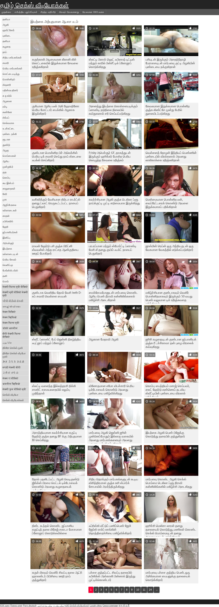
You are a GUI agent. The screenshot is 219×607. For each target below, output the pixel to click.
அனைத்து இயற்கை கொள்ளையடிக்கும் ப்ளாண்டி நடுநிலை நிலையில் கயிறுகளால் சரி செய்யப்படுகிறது (113, 109)
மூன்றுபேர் (8, 166)
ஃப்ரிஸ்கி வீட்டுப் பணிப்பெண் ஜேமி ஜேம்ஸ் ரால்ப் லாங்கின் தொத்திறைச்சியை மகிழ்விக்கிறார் (110, 529)
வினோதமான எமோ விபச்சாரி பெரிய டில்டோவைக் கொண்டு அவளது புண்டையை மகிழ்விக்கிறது (111, 389)
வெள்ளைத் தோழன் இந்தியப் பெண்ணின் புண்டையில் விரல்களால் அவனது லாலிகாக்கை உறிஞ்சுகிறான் (171, 156)
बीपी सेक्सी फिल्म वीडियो (12, 335)
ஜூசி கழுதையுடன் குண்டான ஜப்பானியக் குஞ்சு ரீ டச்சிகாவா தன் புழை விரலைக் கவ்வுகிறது (171, 343)
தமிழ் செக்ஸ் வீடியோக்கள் (34, 5)
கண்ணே (7, 112)
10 (137, 589)
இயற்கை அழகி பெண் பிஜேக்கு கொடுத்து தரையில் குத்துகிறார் (165, 434)
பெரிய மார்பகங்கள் (12, 68)
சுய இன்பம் (8, 183)
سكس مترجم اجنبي (44, 605)
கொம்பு (6, 177)
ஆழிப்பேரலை (9, 205)
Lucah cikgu (96, 605)
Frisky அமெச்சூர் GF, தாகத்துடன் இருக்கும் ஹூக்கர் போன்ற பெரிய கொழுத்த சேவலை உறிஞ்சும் (110, 156)
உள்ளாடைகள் (10, 210)
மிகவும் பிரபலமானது (69, 12)
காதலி (6, 215)
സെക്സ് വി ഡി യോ (11, 306)
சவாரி (6, 63)
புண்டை (7, 35)
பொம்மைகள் (9, 155)
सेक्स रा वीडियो (10, 378)
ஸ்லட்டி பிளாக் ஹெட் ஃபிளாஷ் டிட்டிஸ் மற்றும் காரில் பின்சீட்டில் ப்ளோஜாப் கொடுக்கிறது (112, 63)
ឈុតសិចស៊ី (124, 605)
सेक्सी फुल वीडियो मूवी (14, 389)
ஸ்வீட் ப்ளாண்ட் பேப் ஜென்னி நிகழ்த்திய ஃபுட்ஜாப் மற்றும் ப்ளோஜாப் (56, 341)
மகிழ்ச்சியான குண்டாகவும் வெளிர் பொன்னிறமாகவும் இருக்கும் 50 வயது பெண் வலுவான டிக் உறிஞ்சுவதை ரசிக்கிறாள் (169, 297)
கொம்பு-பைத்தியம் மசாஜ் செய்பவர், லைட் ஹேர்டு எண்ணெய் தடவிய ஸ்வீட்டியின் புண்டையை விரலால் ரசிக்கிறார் (168, 390)
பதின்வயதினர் (10, 90)
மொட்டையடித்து (11, 73)
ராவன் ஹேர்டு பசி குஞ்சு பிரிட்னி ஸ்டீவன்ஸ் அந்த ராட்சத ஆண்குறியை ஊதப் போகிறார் (55, 249)
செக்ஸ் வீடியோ (10, 394)
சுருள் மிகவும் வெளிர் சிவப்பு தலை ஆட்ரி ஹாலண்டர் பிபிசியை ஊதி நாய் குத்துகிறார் (57, 576)
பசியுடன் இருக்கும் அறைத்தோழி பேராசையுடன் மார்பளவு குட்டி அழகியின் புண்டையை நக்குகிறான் (170, 63)
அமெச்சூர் (8, 243)
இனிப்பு (6, 237)
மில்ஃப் (6, 117)
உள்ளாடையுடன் (10, 254)
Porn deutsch (30, 605)
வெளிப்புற (8, 265)
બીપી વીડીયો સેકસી (13, 301)
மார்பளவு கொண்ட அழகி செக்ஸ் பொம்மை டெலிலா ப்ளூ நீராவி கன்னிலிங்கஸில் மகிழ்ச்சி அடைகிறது (169, 482)
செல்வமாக (8, 123)
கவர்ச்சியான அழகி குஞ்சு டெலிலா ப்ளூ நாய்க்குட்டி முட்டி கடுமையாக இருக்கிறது (114, 201)
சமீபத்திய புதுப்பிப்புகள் (26, 12)
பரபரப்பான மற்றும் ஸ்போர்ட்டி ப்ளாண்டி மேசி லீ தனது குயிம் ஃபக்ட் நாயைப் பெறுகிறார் (112, 249)
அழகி (6, 24)
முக (5, 199)
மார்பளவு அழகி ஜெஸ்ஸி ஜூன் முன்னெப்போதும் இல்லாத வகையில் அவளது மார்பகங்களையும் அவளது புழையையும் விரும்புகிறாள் (111, 437)
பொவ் (6, 281)
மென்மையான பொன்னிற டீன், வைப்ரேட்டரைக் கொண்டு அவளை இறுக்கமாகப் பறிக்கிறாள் (167, 203)
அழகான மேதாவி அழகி (103, 339)
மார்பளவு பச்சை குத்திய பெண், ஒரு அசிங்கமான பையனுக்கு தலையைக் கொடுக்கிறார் (168, 576)
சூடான (6, 139)
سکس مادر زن (58, 605)
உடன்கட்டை (9, 128)
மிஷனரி (7, 84)
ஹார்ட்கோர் (8, 30)
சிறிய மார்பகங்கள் (12, 57)
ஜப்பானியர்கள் (10, 232)
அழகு (6, 150)
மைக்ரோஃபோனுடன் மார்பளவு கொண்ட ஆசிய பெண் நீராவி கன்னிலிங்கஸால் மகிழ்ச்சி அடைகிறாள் (113, 296)
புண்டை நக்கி (10, 134)
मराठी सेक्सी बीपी (12, 367)
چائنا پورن (7, 342)
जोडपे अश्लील (10, 328)
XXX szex (5, 605)
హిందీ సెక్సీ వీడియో (13, 362)
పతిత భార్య (11, 372)
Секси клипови (110, 605)
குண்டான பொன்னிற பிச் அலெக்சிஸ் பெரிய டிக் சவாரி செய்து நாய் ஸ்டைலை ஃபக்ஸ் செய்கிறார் (56, 156)
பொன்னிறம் (9, 79)
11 (144, 589)
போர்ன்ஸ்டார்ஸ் (10, 270)
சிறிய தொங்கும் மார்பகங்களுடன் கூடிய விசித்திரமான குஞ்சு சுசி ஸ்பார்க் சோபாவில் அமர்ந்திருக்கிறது (113, 482)
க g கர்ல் (7, 95)
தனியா (6, 19)
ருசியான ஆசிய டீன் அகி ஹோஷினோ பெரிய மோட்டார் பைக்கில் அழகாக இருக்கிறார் (55, 109)
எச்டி (5, 106)
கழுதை (7, 46)
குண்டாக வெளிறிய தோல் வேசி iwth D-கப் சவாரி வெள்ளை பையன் (57, 294)
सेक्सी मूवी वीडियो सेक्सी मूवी (15, 294)
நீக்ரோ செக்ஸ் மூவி (13, 347)
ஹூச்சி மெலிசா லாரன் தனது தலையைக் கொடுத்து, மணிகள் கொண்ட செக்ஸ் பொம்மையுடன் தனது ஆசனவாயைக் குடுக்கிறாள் (171, 530)
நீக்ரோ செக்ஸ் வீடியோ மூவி (14, 355)
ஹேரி (5, 226)
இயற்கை (7, 248)
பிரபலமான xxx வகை (93, 12)
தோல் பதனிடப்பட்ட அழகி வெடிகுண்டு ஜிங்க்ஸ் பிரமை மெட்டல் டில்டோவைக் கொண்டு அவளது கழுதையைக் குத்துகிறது (55, 483)
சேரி (5, 194)
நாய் (5, 52)
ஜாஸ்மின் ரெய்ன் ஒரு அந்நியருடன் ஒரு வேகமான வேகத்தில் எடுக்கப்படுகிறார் (170, 248)
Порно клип (16, 605)
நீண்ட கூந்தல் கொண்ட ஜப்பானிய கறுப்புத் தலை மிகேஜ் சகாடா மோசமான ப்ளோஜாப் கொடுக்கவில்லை (57, 529)
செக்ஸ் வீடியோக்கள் (13, 400)
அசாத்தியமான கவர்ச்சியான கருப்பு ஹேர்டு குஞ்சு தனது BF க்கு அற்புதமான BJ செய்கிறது (57, 436)
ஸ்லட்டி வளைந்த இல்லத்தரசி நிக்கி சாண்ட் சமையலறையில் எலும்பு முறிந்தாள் (54, 389)
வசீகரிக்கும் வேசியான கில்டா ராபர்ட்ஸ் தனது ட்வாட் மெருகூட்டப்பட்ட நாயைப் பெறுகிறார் (56, 203)
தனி (5, 275)
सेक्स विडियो (9, 311)
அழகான (7, 101)
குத (5, 172)
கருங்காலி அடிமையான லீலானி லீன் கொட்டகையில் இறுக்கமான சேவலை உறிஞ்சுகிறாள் (55, 63)
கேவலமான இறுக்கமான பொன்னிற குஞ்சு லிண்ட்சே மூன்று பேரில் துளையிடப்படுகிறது (168, 109)
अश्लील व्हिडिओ (11, 383)
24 (150, 589)
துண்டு (6, 144)
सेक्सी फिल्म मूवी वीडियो (15, 286)
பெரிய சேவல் (9, 259)
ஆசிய (6, 161)
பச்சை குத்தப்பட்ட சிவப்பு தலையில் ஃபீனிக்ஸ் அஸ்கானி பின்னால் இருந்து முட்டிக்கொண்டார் (112, 576)
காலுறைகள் (9, 188)
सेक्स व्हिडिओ (10, 317)
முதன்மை (6, 12)
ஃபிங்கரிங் (8, 221)
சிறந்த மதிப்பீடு (48, 12)
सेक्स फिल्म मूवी (11, 322)
